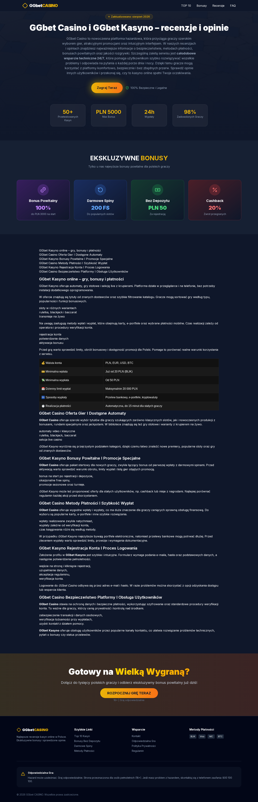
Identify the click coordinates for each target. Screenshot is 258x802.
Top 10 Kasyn (82, 736)
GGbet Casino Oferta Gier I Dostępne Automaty (70, 254)
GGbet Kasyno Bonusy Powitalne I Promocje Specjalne (76, 259)
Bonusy (202, 5)
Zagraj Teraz (107, 88)
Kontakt (136, 736)
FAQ (233, 5)
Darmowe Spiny (83, 745)
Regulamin (138, 750)
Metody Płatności (84, 750)
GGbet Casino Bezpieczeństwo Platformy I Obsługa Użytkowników (83, 271)
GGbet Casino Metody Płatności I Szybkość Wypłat (73, 263)
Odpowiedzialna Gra (144, 740)
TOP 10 (186, 5)
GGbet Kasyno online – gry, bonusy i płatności (70, 250)
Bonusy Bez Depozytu (87, 740)
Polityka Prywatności (144, 745)
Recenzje (218, 5)
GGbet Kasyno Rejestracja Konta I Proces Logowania (74, 267)
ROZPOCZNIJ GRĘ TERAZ (129, 693)
